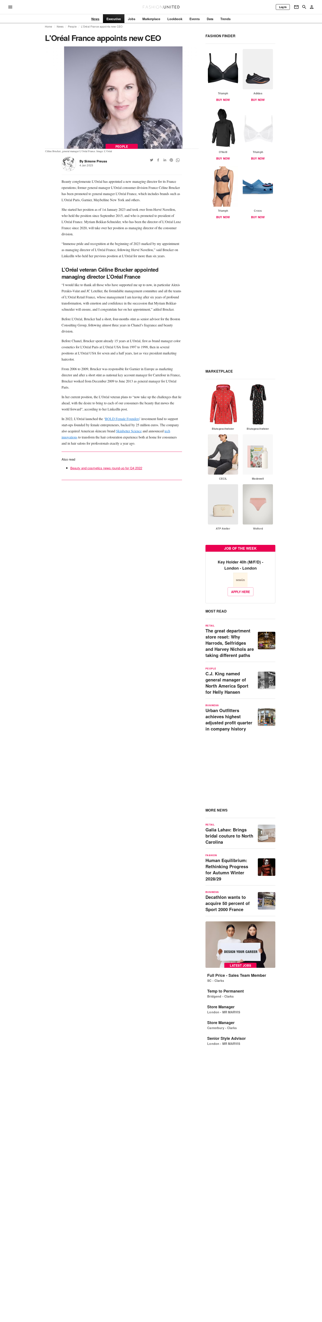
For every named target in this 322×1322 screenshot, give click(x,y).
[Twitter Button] (151, 160)
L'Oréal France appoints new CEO (101, 26)
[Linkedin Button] (164, 160)
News (60, 26)
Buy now (223, 100)
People (72, 26)
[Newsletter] (296, 7)
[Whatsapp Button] (178, 160)
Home (48, 26)
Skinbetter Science (129, 431)
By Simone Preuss (93, 161)
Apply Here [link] (240, 592)
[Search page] (304, 7)
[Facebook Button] (158, 160)
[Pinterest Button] (171, 160)
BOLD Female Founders (122, 418)
